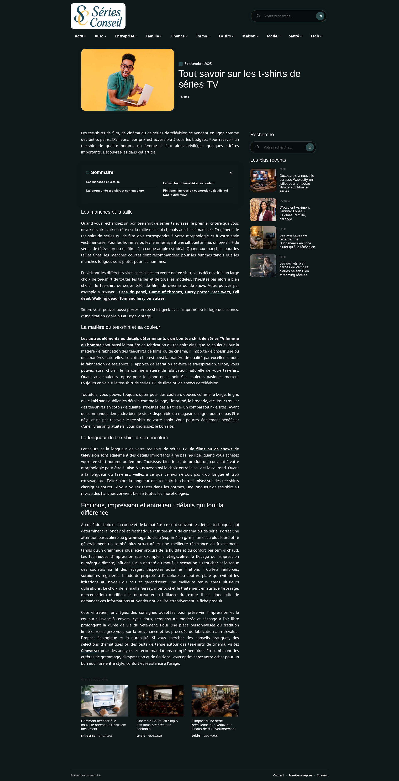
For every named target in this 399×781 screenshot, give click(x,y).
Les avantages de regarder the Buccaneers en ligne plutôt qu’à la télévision (297, 241)
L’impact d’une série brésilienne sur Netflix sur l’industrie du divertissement (213, 725)
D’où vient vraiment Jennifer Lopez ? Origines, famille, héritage (295, 213)
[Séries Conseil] (98, 16)
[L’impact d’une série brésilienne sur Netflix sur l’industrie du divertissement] (215, 701)
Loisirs (184, 97)
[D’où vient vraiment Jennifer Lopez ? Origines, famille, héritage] (263, 210)
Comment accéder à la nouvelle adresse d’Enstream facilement (103, 725)
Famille (285, 201)
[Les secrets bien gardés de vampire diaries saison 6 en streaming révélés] (263, 265)
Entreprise (88, 736)
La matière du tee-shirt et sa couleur (188, 183)
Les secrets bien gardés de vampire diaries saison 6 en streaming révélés (294, 269)
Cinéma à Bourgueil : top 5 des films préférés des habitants (157, 725)
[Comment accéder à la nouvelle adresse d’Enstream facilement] (104, 701)
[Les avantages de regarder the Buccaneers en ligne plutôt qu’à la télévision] (263, 237)
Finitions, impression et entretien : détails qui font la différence (195, 193)
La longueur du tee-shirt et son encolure (115, 190)
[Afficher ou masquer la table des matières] (173, 172)
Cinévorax (90, 650)
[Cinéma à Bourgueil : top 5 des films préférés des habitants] (160, 701)
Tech (283, 169)
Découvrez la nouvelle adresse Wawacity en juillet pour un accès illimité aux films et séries (297, 183)
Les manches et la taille (103, 181)
